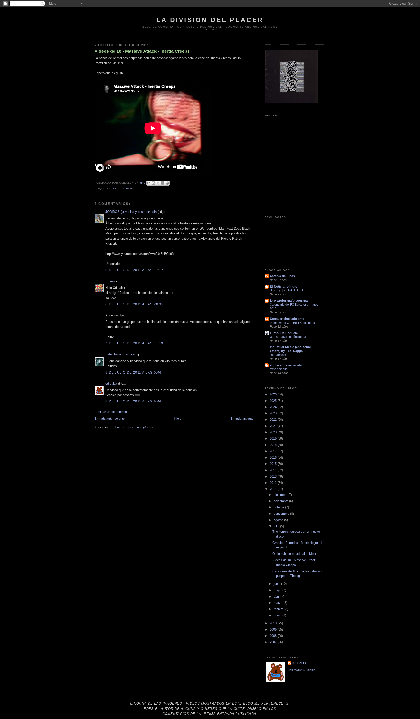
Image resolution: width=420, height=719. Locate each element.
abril (277, 596)
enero (278, 615)
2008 (274, 636)
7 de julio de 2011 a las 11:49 (134, 343)
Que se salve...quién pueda (288, 337)
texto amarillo (279, 369)
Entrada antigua (241, 418)
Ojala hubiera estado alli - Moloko (295, 554)
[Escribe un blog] (153, 183)
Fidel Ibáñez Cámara (120, 354)
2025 (274, 400)
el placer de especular (286, 365)
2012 (274, 483)
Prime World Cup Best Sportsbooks (293, 323)
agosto (279, 520)
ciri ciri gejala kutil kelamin (287, 290)
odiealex (111, 383)
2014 (274, 470)
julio (277, 526)
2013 (274, 476)
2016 (274, 457)
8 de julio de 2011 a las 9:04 (133, 401)
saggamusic (278, 355)
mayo (278, 590)
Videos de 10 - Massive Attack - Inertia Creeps (142, 51)
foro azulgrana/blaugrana (289, 300)
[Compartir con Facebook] (162, 183)
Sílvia (109, 281)
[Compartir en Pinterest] (167, 183)
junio (277, 584)
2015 (274, 464)
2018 (274, 445)
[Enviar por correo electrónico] (148, 183)
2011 (274, 489)
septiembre (282, 513)
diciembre (281, 494)
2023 (274, 413)
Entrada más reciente (110, 418)
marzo (278, 603)
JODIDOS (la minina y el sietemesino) (132, 212)
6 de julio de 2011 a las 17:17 (134, 270)
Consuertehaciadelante (287, 319)
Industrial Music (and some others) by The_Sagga (290, 349)
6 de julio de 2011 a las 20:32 (134, 304)
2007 (274, 642)
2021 (274, 426)
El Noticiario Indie (283, 286)
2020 (274, 432)
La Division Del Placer (209, 20)
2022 (274, 419)
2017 (274, 451)
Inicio (177, 418)
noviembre (281, 501)
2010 (274, 623)
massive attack (125, 188)
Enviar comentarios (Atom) (134, 427)
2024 (274, 407)
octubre (279, 507)
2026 (274, 394)
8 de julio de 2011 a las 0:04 (133, 372)
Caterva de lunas (282, 276)
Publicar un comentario (111, 412)
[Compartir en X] (158, 183)
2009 (274, 629)
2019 (274, 438)
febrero (279, 609)
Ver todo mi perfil (303, 670)
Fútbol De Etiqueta (284, 333)
